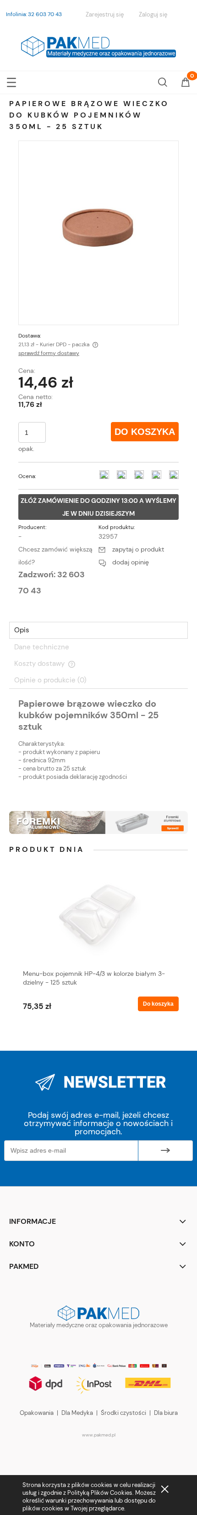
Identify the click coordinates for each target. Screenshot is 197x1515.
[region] (98, 822)
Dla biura (166, 1413)
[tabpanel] (98, 747)
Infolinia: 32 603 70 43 (34, 14)
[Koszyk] (185, 83)
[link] (98, 822)
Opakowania (37, 1413)
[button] (11, 80)
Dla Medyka (77, 1413)
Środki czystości (123, 1413)
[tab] (98, 630)
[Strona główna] (98, 45)
